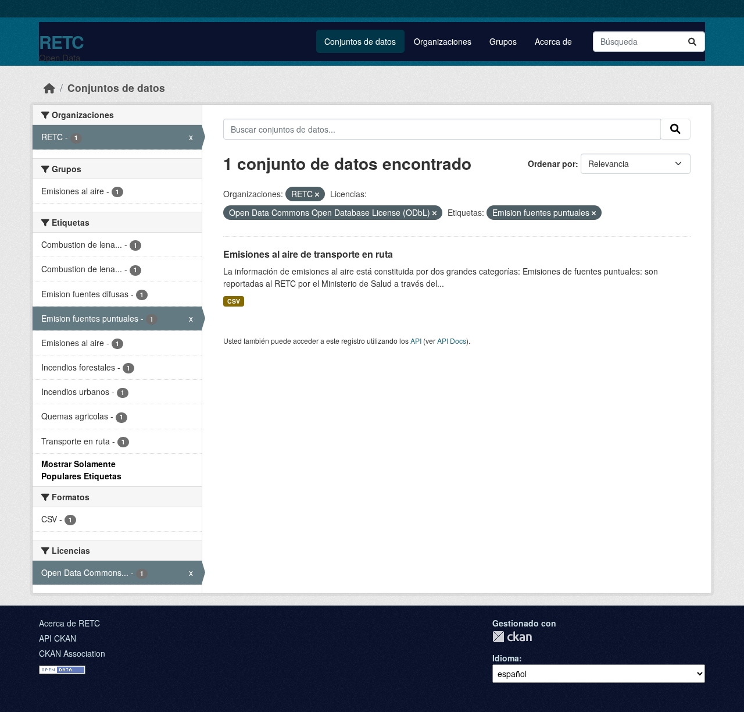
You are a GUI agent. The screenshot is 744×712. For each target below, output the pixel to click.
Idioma (505, 658)
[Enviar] (692, 41)
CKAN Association (72, 653)
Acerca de (553, 41)
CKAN (512, 637)
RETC (61, 41)
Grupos (503, 41)
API (415, 341)
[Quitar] (317, 194)
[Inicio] (49, 87)
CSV (233, 301)
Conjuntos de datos (360, 41)
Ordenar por (551, 163)
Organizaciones (442, 41)
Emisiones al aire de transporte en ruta (308, 254)
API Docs (451, 341)
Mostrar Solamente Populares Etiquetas (81, 470)
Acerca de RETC (69, 623)
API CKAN (57, 638)
